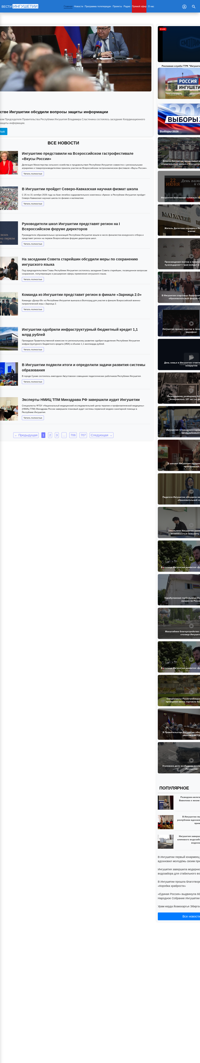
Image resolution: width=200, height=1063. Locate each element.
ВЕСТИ (20, 6)
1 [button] (43, 435)
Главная (68, 6)
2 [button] (50, 435)
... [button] (64, 435)
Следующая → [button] (101, 435)
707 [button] (83, 435)
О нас (151, 6)
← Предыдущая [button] (26, 435)
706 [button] (73, 435)
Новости (78, 6)
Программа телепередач (98, 6)
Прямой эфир (139, 6)
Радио (127, 6)
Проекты (117, 6)
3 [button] (57, 435)
